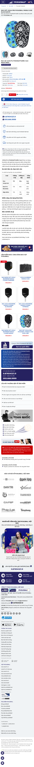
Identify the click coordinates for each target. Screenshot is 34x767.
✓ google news (5, 726)
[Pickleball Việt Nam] (17, 2)
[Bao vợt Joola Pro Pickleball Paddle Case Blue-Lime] (25, 321)
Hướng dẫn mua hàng (23, 94)
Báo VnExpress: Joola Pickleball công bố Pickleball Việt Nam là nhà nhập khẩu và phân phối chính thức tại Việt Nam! (16, 105)
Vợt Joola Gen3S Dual (6, 674)
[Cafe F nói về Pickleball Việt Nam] (8, 502)
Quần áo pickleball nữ (6, 690)
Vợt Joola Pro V (5, 667)
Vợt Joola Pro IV (5, 671)
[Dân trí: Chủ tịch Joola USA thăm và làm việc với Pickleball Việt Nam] (8, 487)
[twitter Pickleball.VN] (5, 613)
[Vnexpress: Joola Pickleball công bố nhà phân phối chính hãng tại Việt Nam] (8, 479)
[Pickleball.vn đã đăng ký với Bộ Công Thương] (6, 618)
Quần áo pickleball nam (6, 687)
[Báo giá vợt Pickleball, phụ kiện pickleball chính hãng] (17, 441)
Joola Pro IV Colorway (6, 669)
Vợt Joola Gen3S (5, 683)
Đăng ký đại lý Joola (6, 653)
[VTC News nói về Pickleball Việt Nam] (25, 502)
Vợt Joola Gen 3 (5, 680)
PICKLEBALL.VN (4, 744)
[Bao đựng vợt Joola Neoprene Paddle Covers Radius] (8, 321)
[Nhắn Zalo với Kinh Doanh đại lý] (2, 759)
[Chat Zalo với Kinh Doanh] (2, 753)
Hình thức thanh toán (6, 647)
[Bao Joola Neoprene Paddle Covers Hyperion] (25, 294)
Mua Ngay (13, 94)
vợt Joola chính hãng (15, 751)
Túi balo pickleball (5, 708)
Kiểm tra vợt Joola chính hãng (8, 731)
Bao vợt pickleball (5, 706)
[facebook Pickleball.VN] (2, 613)
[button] (29, 2)
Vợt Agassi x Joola (5, 685)
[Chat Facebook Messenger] (2, 764)
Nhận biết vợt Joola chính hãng (8, 733)
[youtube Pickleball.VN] (8, 613)
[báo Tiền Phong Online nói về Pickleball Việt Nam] (25, 510)
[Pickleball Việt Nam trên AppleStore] (6, 624)
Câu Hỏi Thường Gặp (6, 649)
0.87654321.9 (10, 116)
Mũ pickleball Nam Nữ (6, 711)
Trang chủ (3, 6)
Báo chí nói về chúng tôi (7, 635)
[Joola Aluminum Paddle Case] (25, 268)
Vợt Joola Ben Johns (6, 678)
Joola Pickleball (24, 354)
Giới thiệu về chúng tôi (6, 633)
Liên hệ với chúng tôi (6, 656)
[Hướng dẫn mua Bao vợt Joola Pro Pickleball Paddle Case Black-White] (17, 416)
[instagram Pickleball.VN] (11, 613)
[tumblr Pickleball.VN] (20, 613)
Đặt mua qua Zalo (17, 99)
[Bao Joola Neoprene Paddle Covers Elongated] (8, 294)
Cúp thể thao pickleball (6, 718)
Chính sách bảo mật (6, 638)
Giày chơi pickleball (6, 715)
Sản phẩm (11, 6)
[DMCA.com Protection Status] (5, 698)
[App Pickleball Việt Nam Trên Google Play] (18, 624)
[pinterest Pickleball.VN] (17, 613)
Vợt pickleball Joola (6, 676)
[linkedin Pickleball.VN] (14, 613)
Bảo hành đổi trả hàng (6, 640)
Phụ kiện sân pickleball (6, 713)
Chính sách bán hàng (6, 644)
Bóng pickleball (5, 704)
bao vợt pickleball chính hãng (17, 237)
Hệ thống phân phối (6, 651)
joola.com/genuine (15, 753)
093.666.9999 (10, 119)
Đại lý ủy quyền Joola (6, 631)
